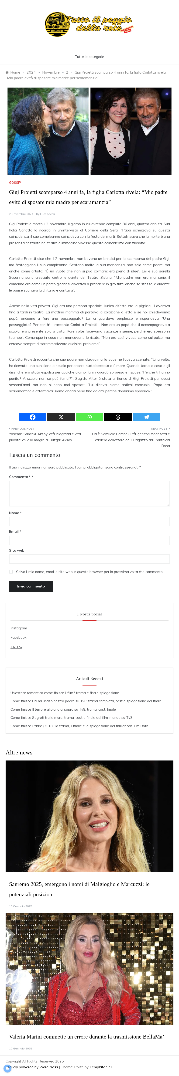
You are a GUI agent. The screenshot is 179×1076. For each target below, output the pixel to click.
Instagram (18, 628)
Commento (20, 477)
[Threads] (118, 417)
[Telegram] (146, 417)
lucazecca (47, 214)
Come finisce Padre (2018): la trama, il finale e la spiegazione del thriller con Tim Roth (79, 726)
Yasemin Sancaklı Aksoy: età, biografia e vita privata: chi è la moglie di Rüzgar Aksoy (45, 437)
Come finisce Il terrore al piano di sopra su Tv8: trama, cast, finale (63, 709)
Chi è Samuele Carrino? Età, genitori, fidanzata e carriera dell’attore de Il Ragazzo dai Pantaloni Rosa (131, 440)
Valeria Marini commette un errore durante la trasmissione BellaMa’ (86, 1037)
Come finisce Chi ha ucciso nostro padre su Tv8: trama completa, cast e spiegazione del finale (86, 701)
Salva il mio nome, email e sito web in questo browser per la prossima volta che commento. (89, 572)
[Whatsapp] (89, 417)
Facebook (18, 637)
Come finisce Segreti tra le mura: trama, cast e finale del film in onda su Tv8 (71, 717)
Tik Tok (16, 647)
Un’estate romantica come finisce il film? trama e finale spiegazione (64, 693)
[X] (61, 417)
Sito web (16, 550)
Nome (15, 513)
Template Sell (101, 1067)
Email (15, 531)
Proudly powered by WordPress (32, 1067)
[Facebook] (32, 417)
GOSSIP (15, 182)
